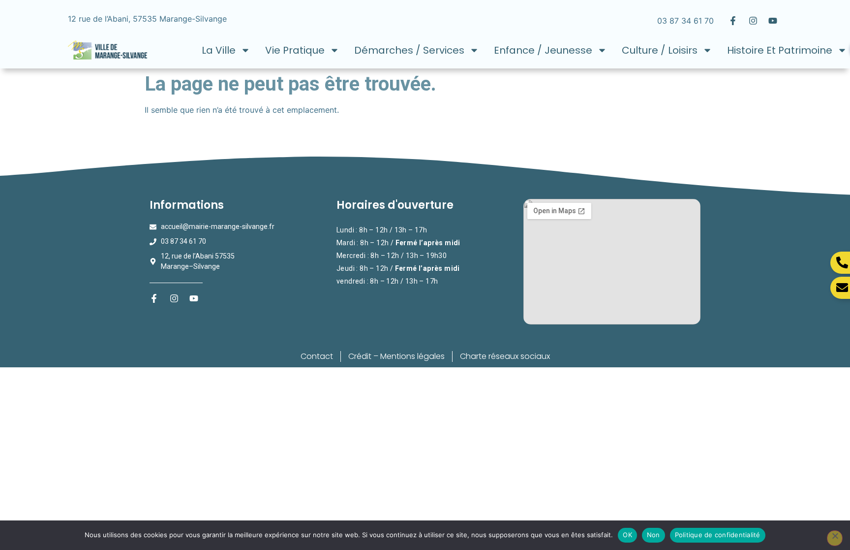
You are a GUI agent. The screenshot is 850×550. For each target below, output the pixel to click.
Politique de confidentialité (717, 535)
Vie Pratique (295, 50)
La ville (219, 50)
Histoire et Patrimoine (779, 50)
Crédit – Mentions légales (396, 356)
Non (653, 535)
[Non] (835, 538)
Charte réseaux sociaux (505, 356)
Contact (317, 356)
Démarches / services (409, 50)
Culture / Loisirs (660, 50)
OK (627, 535)
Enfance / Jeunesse (543, 50)
